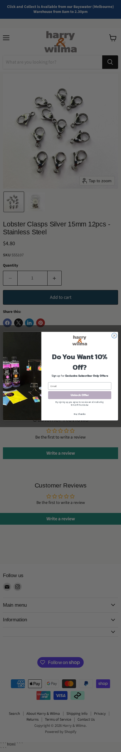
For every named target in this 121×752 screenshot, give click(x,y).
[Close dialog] (114, 335)
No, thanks (79, 413)
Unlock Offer (79, 395)
